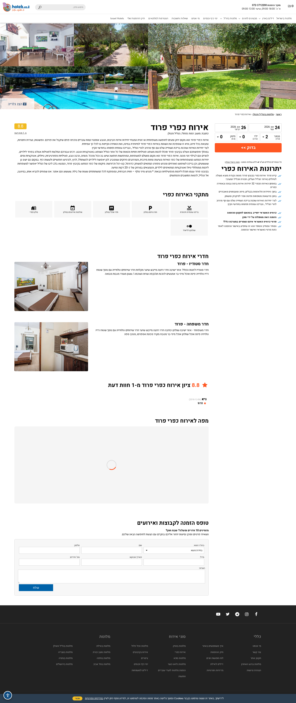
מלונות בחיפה (103, 658)
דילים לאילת (216, 664)
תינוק (232, 137)
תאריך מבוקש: (135, 557)
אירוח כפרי (180, 652)
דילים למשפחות (140, 670)
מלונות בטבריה (65, 652)
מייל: (202, 557)
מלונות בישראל (284, 18)
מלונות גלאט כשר (177, 664)
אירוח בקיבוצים (140, 652)
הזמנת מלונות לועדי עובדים (172, 670)
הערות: (202, 568)
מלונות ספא (180, 658)
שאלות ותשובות (180, 18)
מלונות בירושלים (64, 664)
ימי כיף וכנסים (210, 18)
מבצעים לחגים (249, 18)
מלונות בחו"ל (230, 18)
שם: (140, 545)
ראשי (279, 114)
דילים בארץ (268, 18)
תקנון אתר (256, 658)
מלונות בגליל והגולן (63, 646)
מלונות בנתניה (66, 658)
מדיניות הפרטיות (215, 670)
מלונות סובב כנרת (101, 652)
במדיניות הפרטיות (94, 698)
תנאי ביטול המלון (232, 162)
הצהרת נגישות (254, 670)
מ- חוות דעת (20, 133)
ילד (255, 137)
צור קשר (256, 652)
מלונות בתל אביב (101, 664)
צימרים (144, 658)
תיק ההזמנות (217, 652)
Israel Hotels (117, 18)
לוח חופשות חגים (214, 658)
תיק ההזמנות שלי (136, 18)
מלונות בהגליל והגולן (263, 114)
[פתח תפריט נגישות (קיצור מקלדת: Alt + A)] (7, 695)
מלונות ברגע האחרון (251, 664)
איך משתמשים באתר (212, 646)
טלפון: (77, 545)
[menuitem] (284, 18)
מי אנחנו (195, 18)
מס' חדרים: (75, 557)
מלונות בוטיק (179, 646)
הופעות (182, 676)
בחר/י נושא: (199, 545)
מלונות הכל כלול (139, 646)
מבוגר (277, 137)
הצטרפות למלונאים (158, 18)
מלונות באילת (103, 646)
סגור (77, 698)
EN (289, 6)
